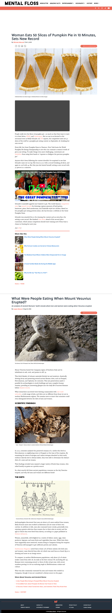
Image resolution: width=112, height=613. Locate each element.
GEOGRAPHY (80, 3)
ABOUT (22, 605)
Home (17, 284)
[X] (98, 8)
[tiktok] (105, 8)
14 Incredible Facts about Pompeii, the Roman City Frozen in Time (36, 584)
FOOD (22, 284)
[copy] (25, 46)
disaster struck (25, 388)
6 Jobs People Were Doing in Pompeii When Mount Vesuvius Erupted (37, 581)
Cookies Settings (87, 607)
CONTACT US (39, 605)
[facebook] (95, 8)
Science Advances (21, 534)
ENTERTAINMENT (67, 3)
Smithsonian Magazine (22, 549)
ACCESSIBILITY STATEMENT (42, 607)
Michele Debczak (19, 42)
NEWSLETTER (44, 3)
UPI (41, 138)
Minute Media (52, 611)
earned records (26, 206)
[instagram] (102, 8)
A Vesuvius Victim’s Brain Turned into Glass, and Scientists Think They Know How (41, 586)
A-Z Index (71, 607)
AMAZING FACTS (55, 3)
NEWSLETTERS (59, 605)
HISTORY (89, 3)
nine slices (41, 219)
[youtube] (109, 8)
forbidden (18, 154)
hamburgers (38, 136)
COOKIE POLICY (87, 605)
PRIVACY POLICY (73, 605)
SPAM (28, 136)
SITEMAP (58, 607)
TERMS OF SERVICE (25, 607)
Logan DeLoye (18, 309)
